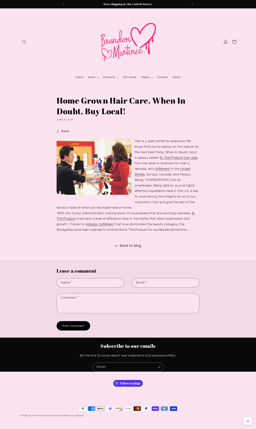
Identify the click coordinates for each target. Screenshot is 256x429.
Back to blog (130, 246)
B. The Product (37, 416)
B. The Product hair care (179, 158)
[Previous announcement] (64, 4)
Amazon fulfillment (100, 224)
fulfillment (162, 169)
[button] (24, 41)
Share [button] (65, 131)
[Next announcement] (192, 4)
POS (49, 416)
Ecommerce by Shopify (71, 416)
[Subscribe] (159, 367)
